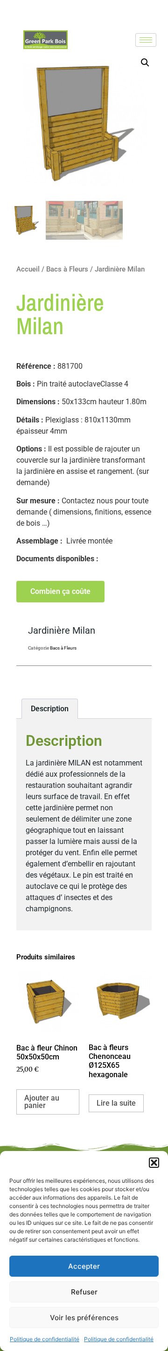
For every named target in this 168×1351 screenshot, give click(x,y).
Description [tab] (50, 708)
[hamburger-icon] (145, 40)
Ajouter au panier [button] (41, 1102)
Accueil (28, 269)
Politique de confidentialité (44, 1339)
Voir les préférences (84, 1317)
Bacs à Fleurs (67, 269)
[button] (154, 1162)
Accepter (84, 1266)
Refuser (84, 1291)
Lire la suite (116, 1103)
